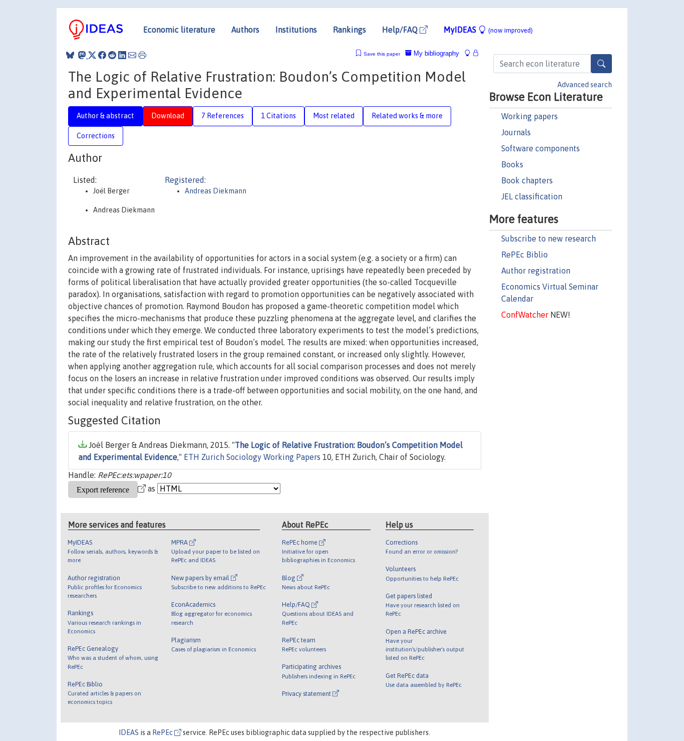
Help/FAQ (401, 29)
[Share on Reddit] (112, 55)
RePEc (163, 732)
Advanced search (584, 85)
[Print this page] (142, 55)
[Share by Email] (132, 55)
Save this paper (382, 54)
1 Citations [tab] (278, 116)
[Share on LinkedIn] (122, 55)
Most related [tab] (334, 116)
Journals (516, 132)
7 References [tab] (222, 116)
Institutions (296, 29)
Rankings (349, 29)
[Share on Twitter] (92, 55)
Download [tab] (167, 116)
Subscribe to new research (548, 238)
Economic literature (179, 29)
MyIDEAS (488, 29)
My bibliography (435, 53)
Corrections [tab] (96, 136)
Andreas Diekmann (215, 191)
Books (512, 164)
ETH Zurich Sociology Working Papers (252, 456)
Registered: (185, 179)
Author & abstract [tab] (105, 116)
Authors (245, 29)
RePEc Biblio (524, 254)
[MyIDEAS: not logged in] (470, 53)
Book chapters (527, 180)
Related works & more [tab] (407, 116)
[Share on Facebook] (102, 55)
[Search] (601, 63)
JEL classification (531, 196)
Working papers (529, 116)
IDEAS (129, 732)
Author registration (535, 270)
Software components (540, 148)
